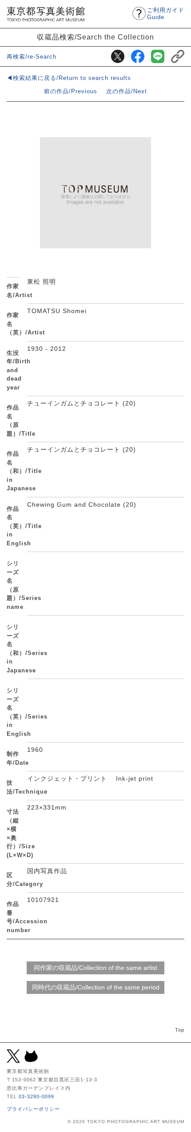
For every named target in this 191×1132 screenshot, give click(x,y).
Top (179, 1030)
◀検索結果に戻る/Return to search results (69, 78)
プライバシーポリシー (33, 1109)
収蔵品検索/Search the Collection (95, 37)
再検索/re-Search (31, 56)
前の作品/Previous (70, 91)
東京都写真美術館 (45, 14)
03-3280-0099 (36, 1096)
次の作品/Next (126, 91)
